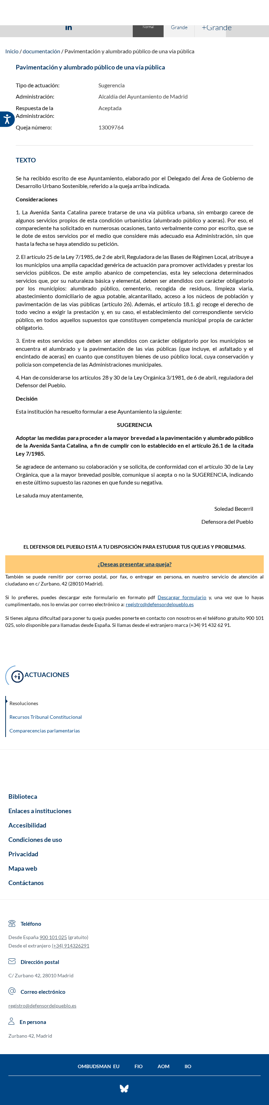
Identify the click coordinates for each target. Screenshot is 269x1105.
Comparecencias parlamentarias (44, 731)
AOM (164, 1066)
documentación (41, 51)
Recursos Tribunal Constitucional (45, 717)
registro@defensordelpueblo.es (160, 604)
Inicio (12, 51)
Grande (179, 27)
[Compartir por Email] (89, 26)
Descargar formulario (182, 597)
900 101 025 (53, 937)
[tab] (28, 27)
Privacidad (23, 854)
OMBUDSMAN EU (98, 1066)
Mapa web (22, 868)
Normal (148, 27)
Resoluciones (23, 703)
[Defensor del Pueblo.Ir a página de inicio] (134, 769)
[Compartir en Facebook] (28, 26)
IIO (188, 1066)
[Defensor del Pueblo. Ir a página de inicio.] (134, 13)
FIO (138, 1066)
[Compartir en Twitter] (48, 26)
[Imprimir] (111, 26)
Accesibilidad (27, 825)
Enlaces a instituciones (39, 811)
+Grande (214, 27)
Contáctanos (26, 882)
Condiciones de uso (35, 839)
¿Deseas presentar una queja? (135, 564)
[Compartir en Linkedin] (68, 26)
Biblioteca (22, 796)
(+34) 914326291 (70, 946)
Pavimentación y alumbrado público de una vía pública (129, 51)
